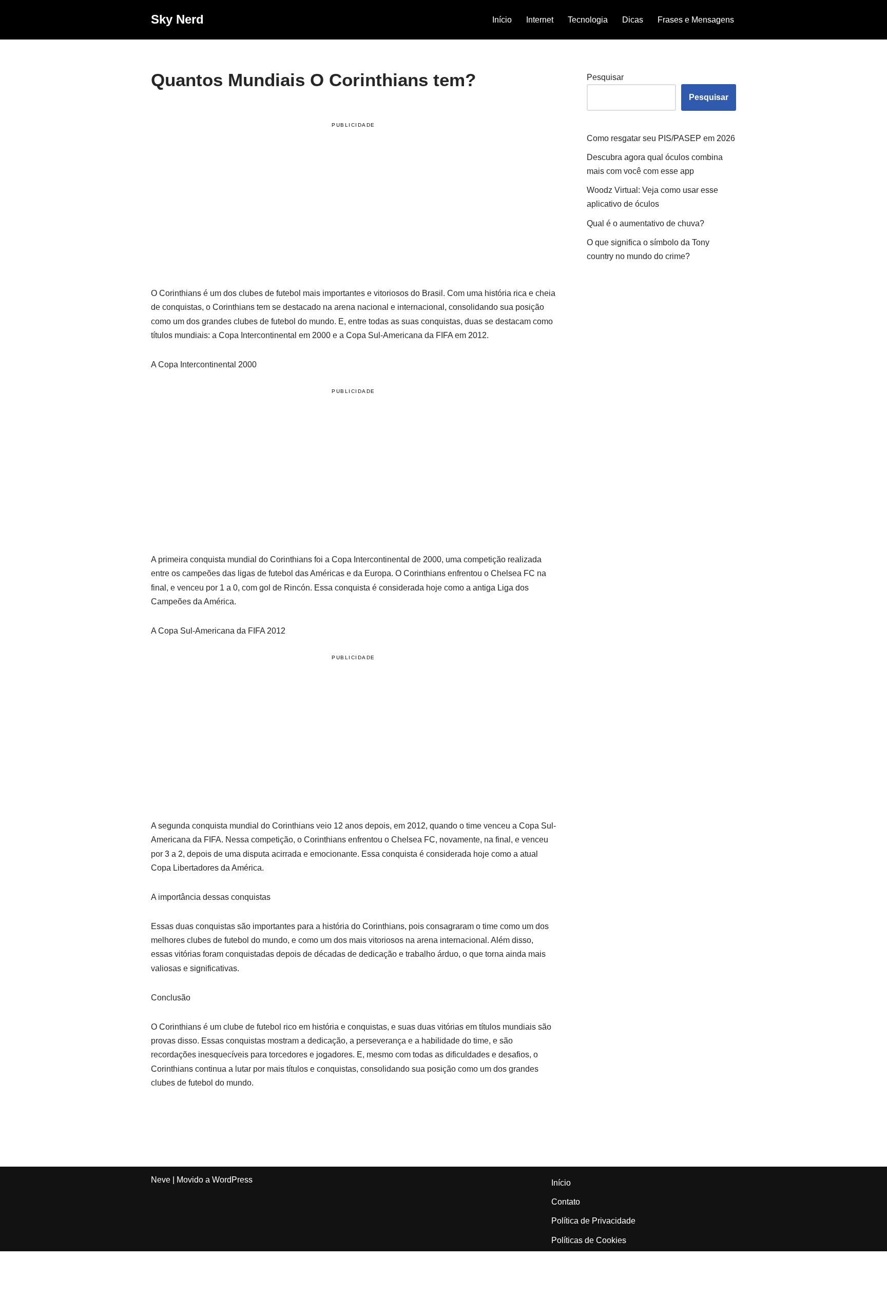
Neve (160, 1179)
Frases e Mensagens (696, 19)
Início (502, 19)
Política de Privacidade (593, 1220)
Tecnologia (588, 19)
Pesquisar (605, 77)
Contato (565, 1201)
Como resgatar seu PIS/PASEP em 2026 (661, 138)
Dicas (632, 19)
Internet (539, 19)
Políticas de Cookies (588, 1240)
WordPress (232, 1179)
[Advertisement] (353, 206)
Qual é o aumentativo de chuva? (645, 223)
